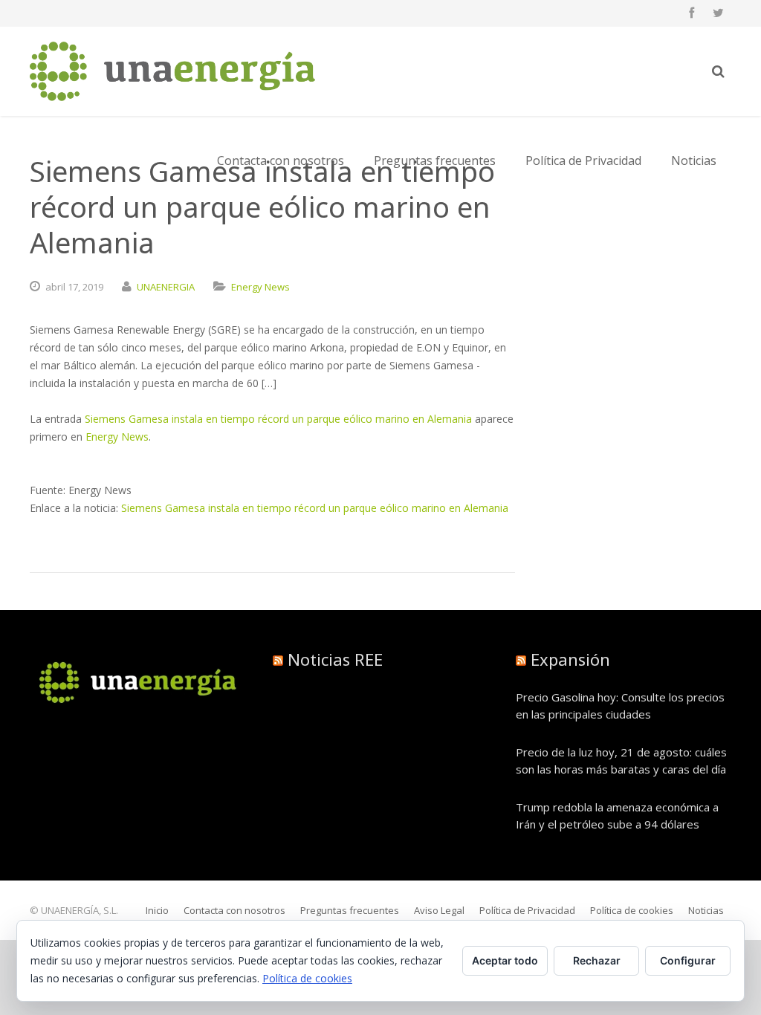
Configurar (688, 960)
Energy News (260, 287)
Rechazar (597, 960)
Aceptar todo (505, 960)
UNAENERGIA (166, 287)
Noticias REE (335, 659)
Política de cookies (307, 978)
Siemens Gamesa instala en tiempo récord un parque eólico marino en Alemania (278, 419)
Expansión (570, 659)
